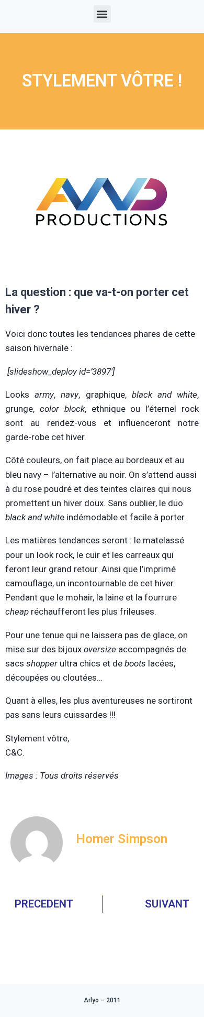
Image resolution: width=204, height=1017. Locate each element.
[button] (102, 14)
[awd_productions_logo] (102, 265)
